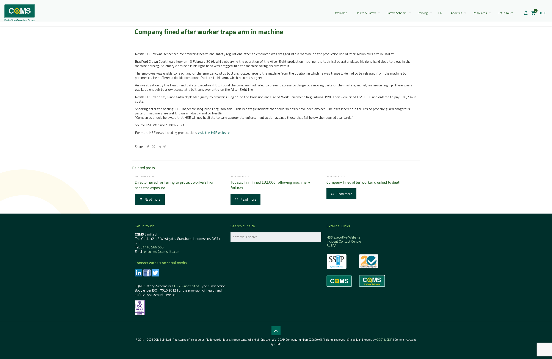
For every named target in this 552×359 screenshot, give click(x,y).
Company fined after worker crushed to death (363, 182)
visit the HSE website (214, 132)
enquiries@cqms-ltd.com (162, 251)
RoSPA (331, 245)
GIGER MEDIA (384, 339)
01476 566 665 (152, 247)
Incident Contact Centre (343, 241)
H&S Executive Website (343, 237)
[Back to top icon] (276, 330)
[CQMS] (19, 13)
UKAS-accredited (186, 286)
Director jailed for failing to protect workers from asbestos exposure (175, 185)
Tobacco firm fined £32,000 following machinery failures (270, 185)
